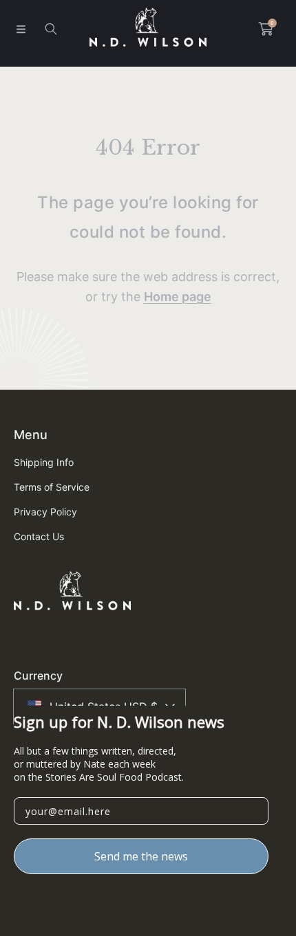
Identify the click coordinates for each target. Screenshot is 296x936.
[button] (21, 29)
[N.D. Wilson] (148, 29)
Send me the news (141, 856)
